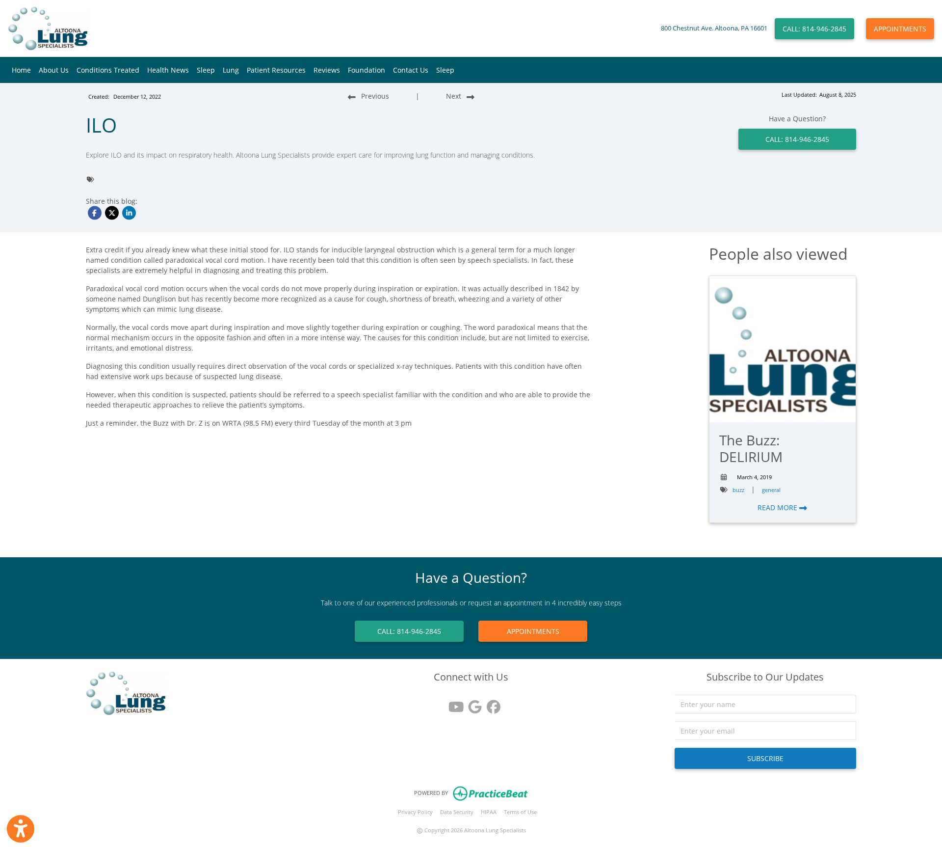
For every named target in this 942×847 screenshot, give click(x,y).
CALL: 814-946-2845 (814, 28)
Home (21, 70)
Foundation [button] (366, 70)
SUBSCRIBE (765, 758)
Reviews (327, 70)
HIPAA (489, 812)
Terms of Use (520, 812)
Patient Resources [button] (276, 70)
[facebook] (489, 703)
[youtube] (452, 703)
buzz (738, 489)
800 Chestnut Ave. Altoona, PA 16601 (714, 28)
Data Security (456, 812)
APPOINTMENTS (900, 28)
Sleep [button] (206, 70)
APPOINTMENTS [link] (533, 631)
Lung (231, 70)
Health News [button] (168, 70)
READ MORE (778, 507)
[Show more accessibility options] (20, 829)
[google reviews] (471, 703)
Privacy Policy (415, 812)
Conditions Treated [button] (108, 70)
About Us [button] (54, 70)
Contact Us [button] (410, 70)
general (771, 489)
